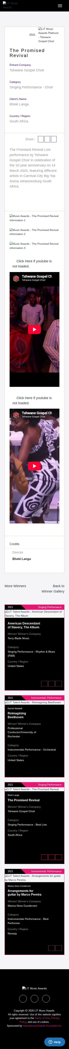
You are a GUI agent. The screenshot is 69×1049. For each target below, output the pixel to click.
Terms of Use (42, 1018)
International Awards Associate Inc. (42, 1025)
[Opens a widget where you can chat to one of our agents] (54, 1042)
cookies (44, 1021)
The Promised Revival (23, 800)
